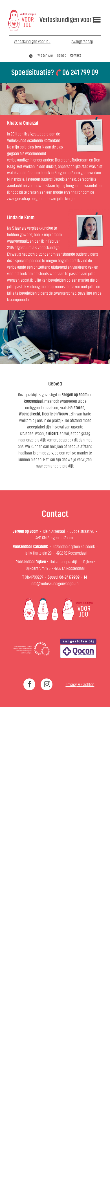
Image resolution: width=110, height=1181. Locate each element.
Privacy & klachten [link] (79, 684)
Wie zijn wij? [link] (45, 55)
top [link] (31, 55)
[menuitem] (65, 20)
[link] (22, 20)
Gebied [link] (61, 55)
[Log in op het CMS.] (103, 1174)
